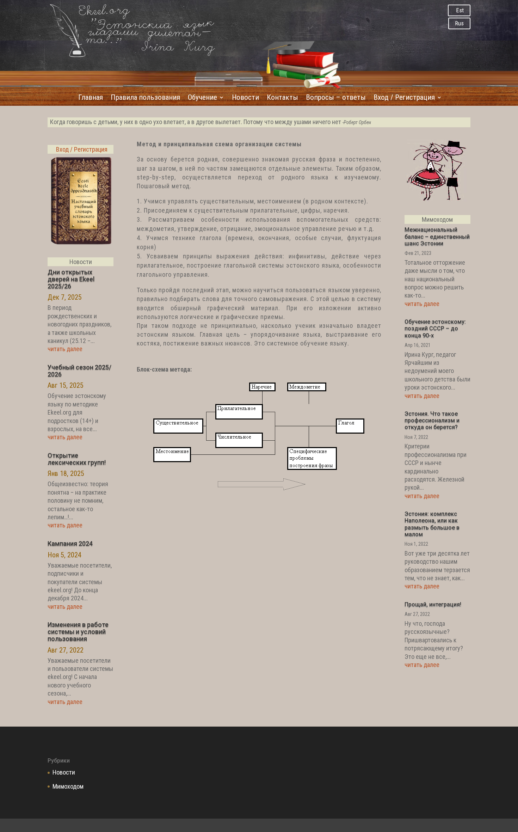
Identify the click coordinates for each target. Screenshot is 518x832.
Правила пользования (145, 98)
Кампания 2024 (70, 543)
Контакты (282, 98)
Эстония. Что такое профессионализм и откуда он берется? (432, 420)
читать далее (65, 349)
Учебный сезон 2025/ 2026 (79, 370)
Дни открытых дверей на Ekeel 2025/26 (71, 279)
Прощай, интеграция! (433, 604)
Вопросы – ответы (336, 98)
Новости (245, 98)
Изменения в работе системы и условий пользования (78, 631)
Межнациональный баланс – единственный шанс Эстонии (437, 236)
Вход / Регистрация (404, 98)
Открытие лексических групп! (77, 459)
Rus (459, 23)
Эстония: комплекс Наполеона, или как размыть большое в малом (432, 524)
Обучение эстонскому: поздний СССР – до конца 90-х (435, 328)
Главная (90, 98)
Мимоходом (68, 786)
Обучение (202, 98)
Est (460, 10)
